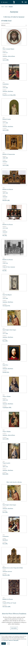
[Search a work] (22, 2)
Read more (14, 628)
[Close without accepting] (8, 643)
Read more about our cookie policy (11, 640)
